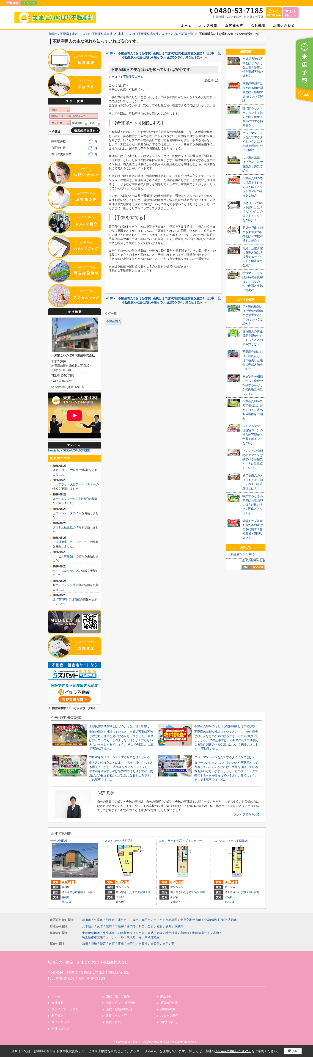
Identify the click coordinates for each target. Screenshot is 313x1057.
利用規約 (57, 1015)
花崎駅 (66, 897)
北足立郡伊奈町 (190, 920)
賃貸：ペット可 (116, 1015)
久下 (100, 926)
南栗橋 (143, 943)
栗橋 (121, 943)
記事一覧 (214, 53)
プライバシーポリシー (66, 1009)
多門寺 (132, 926)
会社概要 (57, 1003)
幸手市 (146, 920)
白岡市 (134, 920)
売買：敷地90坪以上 (119, 1009)
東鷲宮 (155, 943)
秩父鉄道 (171, 933)
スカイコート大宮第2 (66, 470)
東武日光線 (155, 933)
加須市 (74, 892)
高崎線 (185, 933)
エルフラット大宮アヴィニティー (74, 484)
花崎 (80, 892)
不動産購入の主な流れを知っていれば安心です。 (152, 69)
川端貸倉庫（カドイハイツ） (71, 542)
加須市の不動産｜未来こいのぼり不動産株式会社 (88, 962)
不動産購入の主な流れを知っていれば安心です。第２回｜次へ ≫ (164, 57)
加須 (85, 943)
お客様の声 (167, 1009)
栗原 (151, 926)
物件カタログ (60, 1028)
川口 (142, 926)
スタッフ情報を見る (247, 814)
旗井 (168, 926)
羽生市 (110, 920)
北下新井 (88, 926)
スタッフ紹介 (169, 1015)
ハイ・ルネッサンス (65, 571)
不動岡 (178, 926)
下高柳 (120, 926)
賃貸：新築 (113, 1022)
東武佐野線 (152, 937)
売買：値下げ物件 (118, 996)
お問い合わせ (169, 1022)
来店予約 (166, 996)
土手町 (149, 892)
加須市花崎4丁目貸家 (66, 599)
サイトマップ (60, 1022)
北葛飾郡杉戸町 (214, 920)
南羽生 (131, 943)
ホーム (56, 996)
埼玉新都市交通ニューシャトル (103, 937)
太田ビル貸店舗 (64, 556)
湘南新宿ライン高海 (206, 933)
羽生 (174, 943)
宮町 (202, 892)
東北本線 (109, 933)
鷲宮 (103, 943)
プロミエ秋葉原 (62, 527)
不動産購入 (113, 321)
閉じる (292, 1051)
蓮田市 (122, 920)
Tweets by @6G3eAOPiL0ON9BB (69, 450)
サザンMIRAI (58, 840)
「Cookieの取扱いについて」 (233, 1051)
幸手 (165, 943)
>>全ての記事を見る (252, 560)
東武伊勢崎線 (91, 933)
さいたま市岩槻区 (165, 920)
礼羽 (159, 926)
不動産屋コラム (133, 76)
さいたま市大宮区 (134, 892)
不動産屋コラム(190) (241, 554)
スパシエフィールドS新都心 (70, 499)
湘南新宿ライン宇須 (132, 933)
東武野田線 (135, 937)
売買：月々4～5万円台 (121, 1003)
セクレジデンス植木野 (66, 585)
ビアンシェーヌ (62, 513)
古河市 (232, 920)
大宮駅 (120, 897)
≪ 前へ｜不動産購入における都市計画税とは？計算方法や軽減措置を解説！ (155, 53)
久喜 (112, 943)
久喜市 (98, 920)
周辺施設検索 (169, 1003)
